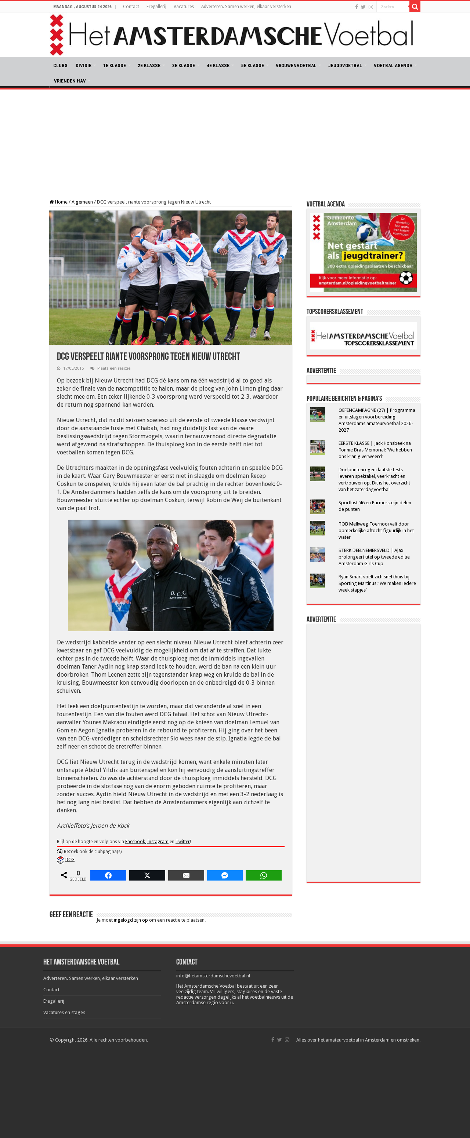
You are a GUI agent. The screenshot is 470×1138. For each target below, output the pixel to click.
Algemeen (82, 202)
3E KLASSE (183, 65)
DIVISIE (83, 65)
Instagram (158, 841)
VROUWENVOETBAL (296, 65)
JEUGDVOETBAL (345, 65)
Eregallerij (156, 6)
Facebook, (135, 841)
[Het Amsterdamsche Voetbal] (235, 34)
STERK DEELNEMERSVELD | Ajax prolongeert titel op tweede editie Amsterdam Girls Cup (374, 557)
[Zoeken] (414, 6)
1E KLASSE (114, 65)
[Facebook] (356, 7)
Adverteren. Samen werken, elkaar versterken (246, 6)
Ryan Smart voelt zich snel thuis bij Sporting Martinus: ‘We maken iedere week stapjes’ (377, 583)
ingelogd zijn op (131, 920)
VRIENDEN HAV (70, 81)
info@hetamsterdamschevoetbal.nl (213, 975)
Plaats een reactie (113, 368)
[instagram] (371, 7)
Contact (131, 6)
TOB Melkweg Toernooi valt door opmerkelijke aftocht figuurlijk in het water (376, 530)
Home (61, 202)
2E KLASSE (149, 65)
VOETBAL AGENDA (393, 65)
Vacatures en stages (64, 1012)
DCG (70, 859)
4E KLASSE (218, 65)
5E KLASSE (252, 65)
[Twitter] (363, 7)
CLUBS (60, 65)
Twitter (183, 841)
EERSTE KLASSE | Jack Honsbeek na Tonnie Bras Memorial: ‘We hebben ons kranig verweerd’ (375, 449)
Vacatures (184, 6)
